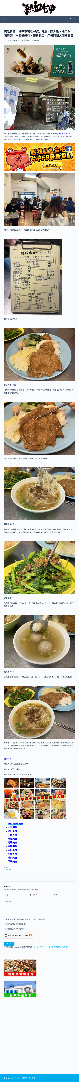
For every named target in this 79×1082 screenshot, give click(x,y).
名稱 (7, 895)
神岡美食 (12, 857)
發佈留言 (9, 944)
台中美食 (20, 40)
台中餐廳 (26, 40)
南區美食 (12, 842)
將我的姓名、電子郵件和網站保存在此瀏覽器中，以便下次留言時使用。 (26, 919)
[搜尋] (70, 19)
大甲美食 (12, 850)
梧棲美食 (12, 853)
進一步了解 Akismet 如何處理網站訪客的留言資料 (51, 947)
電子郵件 (33, 895)
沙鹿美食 (12, 846)
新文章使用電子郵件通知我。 (16, 929)
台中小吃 (14, 40)
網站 (55, 895)
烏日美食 (12, 831)
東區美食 (12, 838)
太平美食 (12, 827)
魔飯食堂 (8, 869)
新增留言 (8, 901)
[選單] (74, 19)
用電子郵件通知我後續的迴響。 (17, 924)
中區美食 (12, 834)
